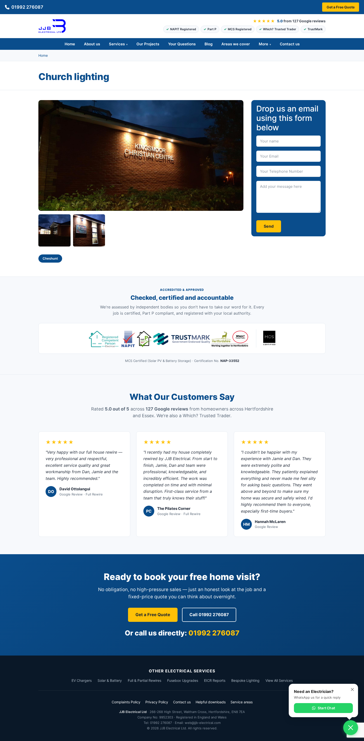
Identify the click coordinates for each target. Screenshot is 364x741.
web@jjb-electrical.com (203, 723)
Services (117, 44)
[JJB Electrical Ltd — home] (52, 26)
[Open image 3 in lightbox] (89, 230)
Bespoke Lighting (245, 680)
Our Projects (147, 44)
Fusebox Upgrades (182, 680)
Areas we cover (235, 44)
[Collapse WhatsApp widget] (352, 689)
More (263, 44)
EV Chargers (82, 680)
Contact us (290, 44)
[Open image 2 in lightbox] (54, 230)
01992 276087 (27, 7)
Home (70, 44)
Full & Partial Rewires (144, 680)
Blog (208, 44)
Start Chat (326, 708)
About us (92, 44)
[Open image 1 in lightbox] (140, 155)
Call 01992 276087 (209, 614)
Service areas (242, 702)
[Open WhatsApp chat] (350, 727)
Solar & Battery (110, 680)
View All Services (279, 680)
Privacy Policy (156, 702)
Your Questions (182, 44)
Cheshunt (50, 258)
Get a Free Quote (341, 7)
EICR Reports (214, 680)
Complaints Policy (126, 702)
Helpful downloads (211, 702)
